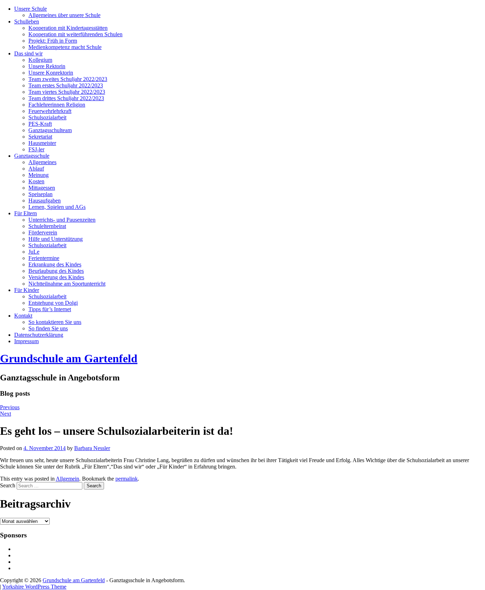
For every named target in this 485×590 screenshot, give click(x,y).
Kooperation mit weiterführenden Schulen (75, 34)
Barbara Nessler (92, 448)
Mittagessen (41, 188)
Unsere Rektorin (46, 66)
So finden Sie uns (48, 328)
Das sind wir (28, 53)
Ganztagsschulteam (50, 130)
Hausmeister (42, 143)
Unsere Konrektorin (50, 73)
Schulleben (26, 21)
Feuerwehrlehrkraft (49, 111)
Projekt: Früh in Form (52, 41)
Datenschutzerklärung (38, 335)
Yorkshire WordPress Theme (34, 587)
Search (7, 485)
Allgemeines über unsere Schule (64, 15)
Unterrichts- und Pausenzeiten (62, 220)
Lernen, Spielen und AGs (57, 207)
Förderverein (42, 232)
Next (5, 414)
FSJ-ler (36, 149)
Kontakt (23, 316)
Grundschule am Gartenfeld (68, 358)
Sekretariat (40, 137)
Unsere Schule (30, 9)
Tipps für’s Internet (49, 309)
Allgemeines (42, 162)
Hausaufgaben (44, 200)
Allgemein (67, 479)
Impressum (26, 341)
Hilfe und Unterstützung (55, 239)
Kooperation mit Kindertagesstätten (68, 28)
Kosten (36, 181)
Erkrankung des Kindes (54, 264)
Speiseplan (40, 194)
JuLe (33, 252)
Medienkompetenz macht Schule (65, 47)
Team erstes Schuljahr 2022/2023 (65, 85)
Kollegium (40, 60)
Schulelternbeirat (47, 226)
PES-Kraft (40, 124)
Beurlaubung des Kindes (56, 271)
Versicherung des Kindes (56, 277)
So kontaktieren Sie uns (54, 322)
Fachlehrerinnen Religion (56, 105)
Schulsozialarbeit (47, 117)
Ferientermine (43, 258)
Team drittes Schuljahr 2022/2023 (66, 98)
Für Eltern (25, 213)
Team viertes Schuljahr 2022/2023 (66, 92)
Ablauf (36, 169)
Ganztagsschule (31, 156)
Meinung (38, 175)
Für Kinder (26, 290)
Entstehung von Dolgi (53, 303)
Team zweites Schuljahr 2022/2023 (67, 79)
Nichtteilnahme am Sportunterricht (66, 284)
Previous (10, 407)
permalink (126, 479)
